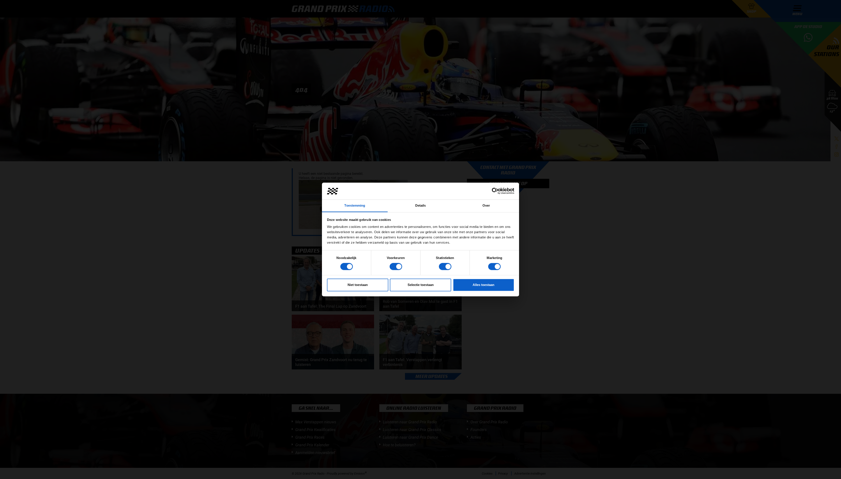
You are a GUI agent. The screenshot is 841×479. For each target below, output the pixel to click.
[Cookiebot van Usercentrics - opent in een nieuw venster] (495, 191)
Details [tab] (420, 205)
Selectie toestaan (421, 285)
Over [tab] (486, 205)
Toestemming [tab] (354, 205)
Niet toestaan (358, 285)
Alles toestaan (483, 285)
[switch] (396, 266)
